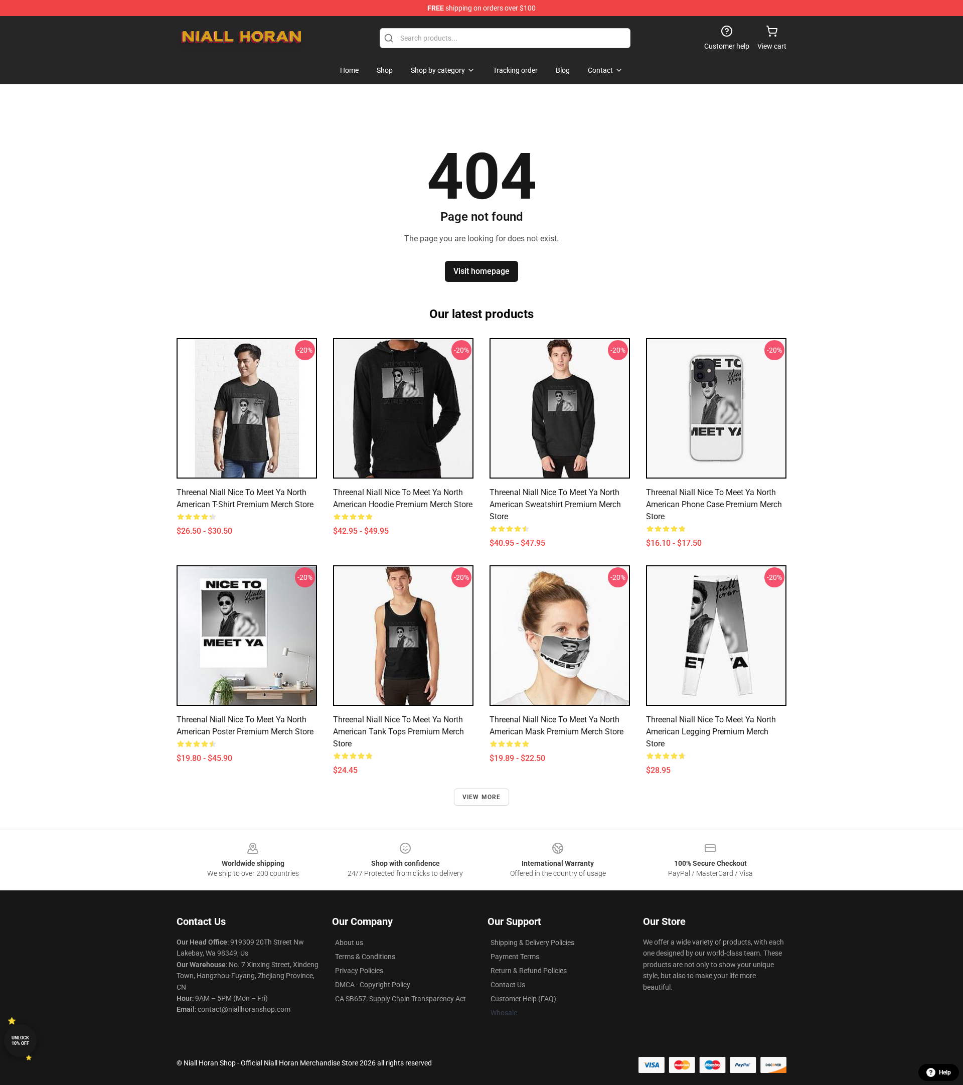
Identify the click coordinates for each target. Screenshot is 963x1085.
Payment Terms (515, 957)
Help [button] (945, 1072)
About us (349, 943)
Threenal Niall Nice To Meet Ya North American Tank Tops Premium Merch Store (398, 731)
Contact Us (508, 985)
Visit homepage (481, 271)
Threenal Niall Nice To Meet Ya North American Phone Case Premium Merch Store (714, 504)
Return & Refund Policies (529, 971)
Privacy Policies (359, 971)
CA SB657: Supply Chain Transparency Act (400, 999)
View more (481, 797)
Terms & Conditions (365, 957)
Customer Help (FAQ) (523, 999)
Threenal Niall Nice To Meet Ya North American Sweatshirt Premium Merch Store (555, 504)
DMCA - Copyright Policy (372, 985)
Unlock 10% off (20, 1040)
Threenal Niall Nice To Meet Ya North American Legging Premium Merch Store (711, 731)
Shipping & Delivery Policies (532, 943)
